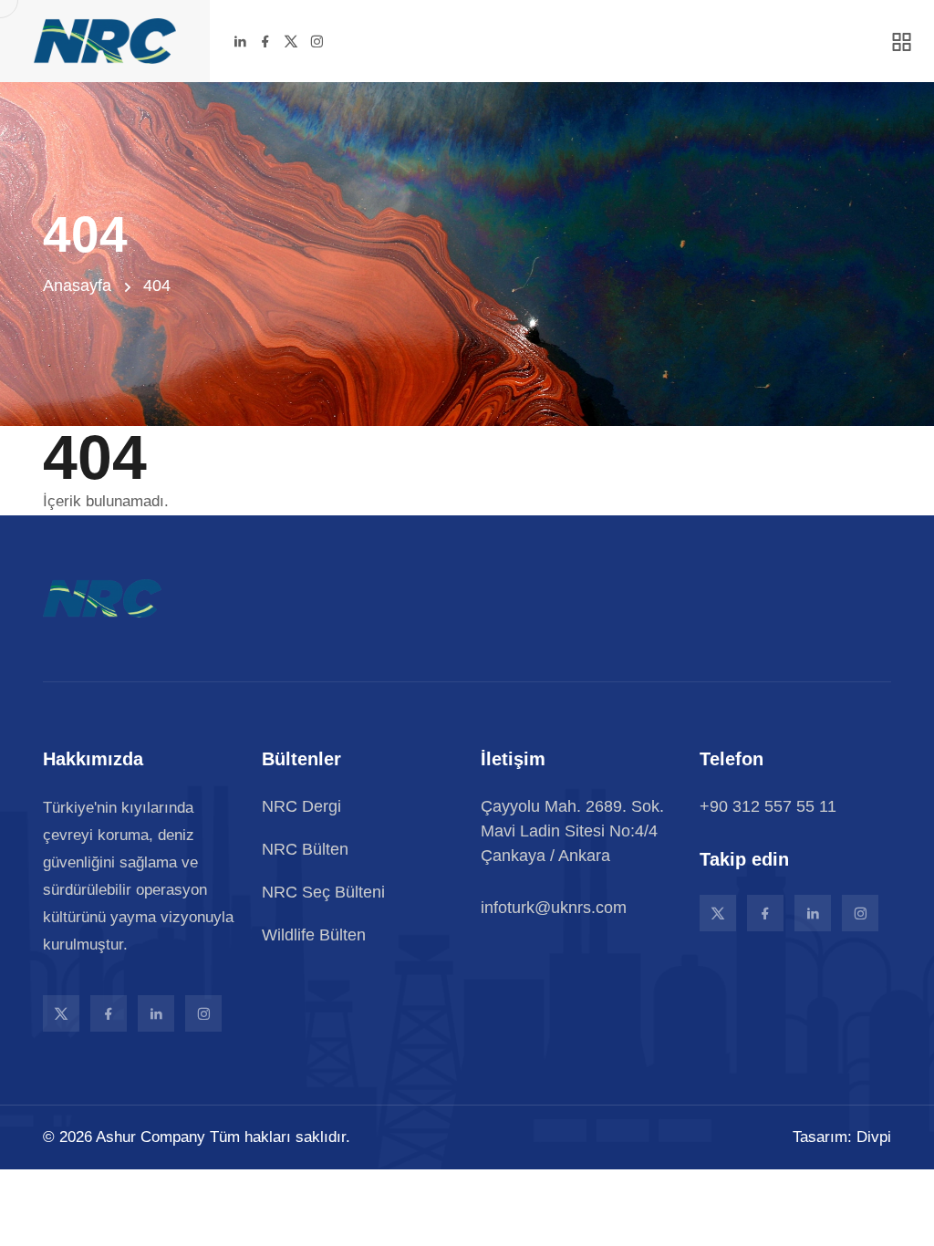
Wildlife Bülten (314, 935)
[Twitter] (291, 41)
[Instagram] (316, 41)
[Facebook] (265, 41)
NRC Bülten (305, 849)
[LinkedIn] (156, 1013)
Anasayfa (77, 285)
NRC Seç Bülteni (323, 892)
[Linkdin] (240, 41)
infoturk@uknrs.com (554, 907)
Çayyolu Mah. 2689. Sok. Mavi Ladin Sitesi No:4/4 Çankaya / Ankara (572, 831)
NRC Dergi (301, 806)
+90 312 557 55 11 (768, 806)
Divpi (873, 1137)
